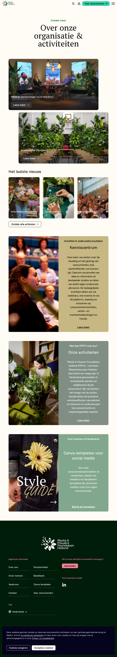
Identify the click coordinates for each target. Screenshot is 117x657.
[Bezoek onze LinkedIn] (64, 584)
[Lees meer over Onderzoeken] (58, 197)
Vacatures (14, 584)
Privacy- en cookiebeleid (43, 638)
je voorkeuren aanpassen (32, 635)
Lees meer (83, 327)
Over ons (13, 567)
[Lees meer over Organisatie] (92, 197)
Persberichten (41, 567)
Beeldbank (39, 575)
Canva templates (42, 584)
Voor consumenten (43, 592)
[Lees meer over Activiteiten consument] (24, 197)
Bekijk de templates (83, 506)
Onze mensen (16, 575)
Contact (13, 592)
